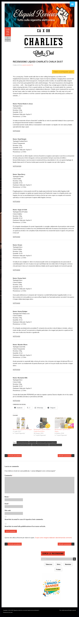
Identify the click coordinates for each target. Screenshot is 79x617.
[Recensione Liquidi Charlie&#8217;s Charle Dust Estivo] (43, 423)
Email (7, 504)
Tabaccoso (49, 564)
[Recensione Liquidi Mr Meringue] (22, 423)
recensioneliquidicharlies (55, 445)
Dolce (58, 564)
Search (74, 559)
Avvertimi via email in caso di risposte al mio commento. (24, 519)
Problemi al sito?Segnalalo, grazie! (63, 72)
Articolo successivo (65, 456)
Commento (9, 475)
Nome (7, 497)
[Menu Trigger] (72, 4)
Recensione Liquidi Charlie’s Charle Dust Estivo (42, 430)
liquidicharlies (32, 442)
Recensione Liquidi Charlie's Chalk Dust (46, 442)
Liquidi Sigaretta (27, 65)
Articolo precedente (14, 456)
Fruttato (58, 569)
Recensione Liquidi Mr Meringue (22, 429)
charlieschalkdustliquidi (22, 442)
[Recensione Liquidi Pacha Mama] (64, 423)
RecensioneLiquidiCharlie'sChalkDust (22, 445)
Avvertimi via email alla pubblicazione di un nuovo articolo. (25, 526)
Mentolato (68, 564)
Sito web (8, 510)
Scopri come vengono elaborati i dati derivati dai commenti (53, 537)
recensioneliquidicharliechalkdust (40, 445)
